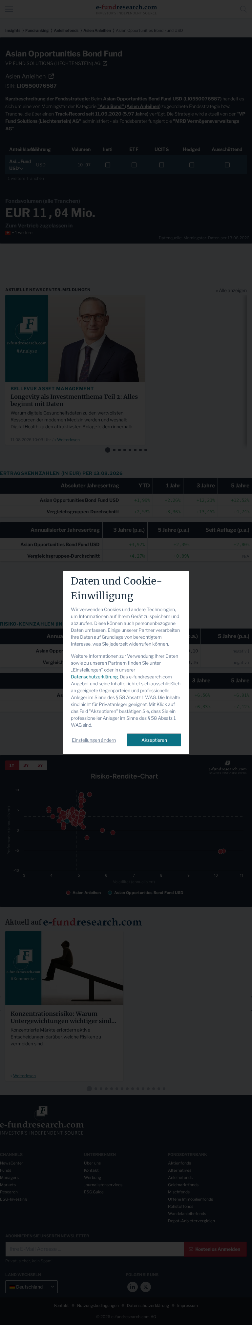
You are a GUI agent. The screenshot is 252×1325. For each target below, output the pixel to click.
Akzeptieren (154, 740)
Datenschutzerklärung (94, 676)
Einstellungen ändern (94, 740)
